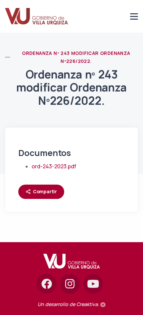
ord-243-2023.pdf (54, 166)
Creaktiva (87, 304)
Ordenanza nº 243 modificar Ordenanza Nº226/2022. (76, 57)
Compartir (45, 191)
